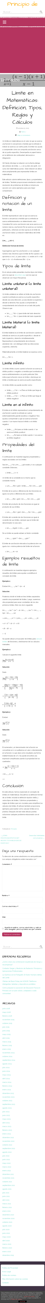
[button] (4, 22)
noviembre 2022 (8, 1141)
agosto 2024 (7, 1064)
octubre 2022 (7, 1145)
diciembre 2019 (8, 1255)
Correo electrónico (10, 906)
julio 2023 (5, 1112)
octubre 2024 (7, 1056)
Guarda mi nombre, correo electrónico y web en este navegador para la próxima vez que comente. (23, 928)
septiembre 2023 (8, 1104)
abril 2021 (5, 1200)
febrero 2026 (7, 1016)
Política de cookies (9, 1275)
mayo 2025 (6, 1034)
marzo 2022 (6, 1167)
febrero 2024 (7, 1086)
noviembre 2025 (8, 1019)
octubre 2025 (7, 1023)
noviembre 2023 (8, 1097)
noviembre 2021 (8, 1178)
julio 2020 (6, 1229)
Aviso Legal (6, 1272)
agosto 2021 (6, 1189)
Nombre (5, 895)
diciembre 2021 (8, 1174)
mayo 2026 (6, 1012)
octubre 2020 (7, 1222)
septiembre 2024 (8, 1060)
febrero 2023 (7, 1130)
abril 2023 (6, 1123)
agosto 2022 (7, 1152)
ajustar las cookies (29, 1296)
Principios (14, 829)
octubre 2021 (7, 1182)
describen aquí (20, 275)
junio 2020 (6, 1233)
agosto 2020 (7, 1226)
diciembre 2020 (8, 1215)
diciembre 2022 (8, 1137)
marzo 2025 (6, 1042)
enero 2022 (6, 1170)
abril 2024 (6, 1078)
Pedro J (23, 132)
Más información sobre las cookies (15, 1279)
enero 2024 (6, 1090)
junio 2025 (6, 1031)
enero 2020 (6, 1251)
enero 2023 (6, 1134)
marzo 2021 (6, 1204)
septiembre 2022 (8, 1148)
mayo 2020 (6, 1237)
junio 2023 (6, 1115)
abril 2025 (6, 1038)
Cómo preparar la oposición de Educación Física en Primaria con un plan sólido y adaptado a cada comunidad (21, 990)
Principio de (22, 4)
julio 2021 (5, 1193)
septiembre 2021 (8, 1185)
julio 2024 (6, 1067)
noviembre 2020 (8, 1218)
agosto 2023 (7, 1108)
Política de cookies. (16, 1299)
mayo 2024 (6, 1075)
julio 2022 (5, 1156)
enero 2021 (6, 1211)
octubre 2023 (7, 1100)
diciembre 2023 (8, 1093)
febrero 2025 (7, 1045)
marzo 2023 (6, 1126)
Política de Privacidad (10, 1268)
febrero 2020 (7, 1248)
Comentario (7, 864)
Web (4, 917)
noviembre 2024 (8, 1053)
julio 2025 (5, 1027)
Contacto (5, 1283)
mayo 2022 (6, 1163)
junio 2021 (6, 1196)
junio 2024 (6, 1071)
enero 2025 (6, 1049)
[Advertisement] (22, 50)
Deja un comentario (23, 135)
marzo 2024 (6, 1082)
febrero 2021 (7, 1207)
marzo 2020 (6, 1244)
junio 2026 (6, 1008)
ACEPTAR (22, 1301)
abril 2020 (6, 1240)
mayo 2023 (6, 1119)
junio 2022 (6, 1159)
